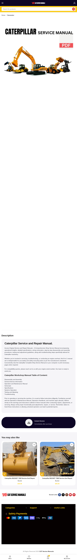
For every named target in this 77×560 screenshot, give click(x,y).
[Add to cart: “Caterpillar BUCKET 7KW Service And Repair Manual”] (5, 474)
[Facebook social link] (59, 494)
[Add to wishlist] (34, 444)
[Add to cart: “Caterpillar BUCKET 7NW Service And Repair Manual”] (42, 474)
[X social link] (63, 494)
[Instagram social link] (66, 494)
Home (3, 15)
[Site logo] (38, 3)
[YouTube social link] (70, 494)
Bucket (20, 481)
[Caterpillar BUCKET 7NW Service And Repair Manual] (57, 459)
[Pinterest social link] (73, 494)
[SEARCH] (73, 9)
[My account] (74, 3)
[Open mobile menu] (3, 3)
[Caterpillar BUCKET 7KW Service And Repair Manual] (20, 459)
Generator (10, 15)
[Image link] (14, 494)
